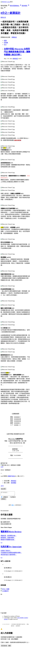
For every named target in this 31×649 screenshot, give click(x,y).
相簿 (5, 40)
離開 (9, 645)
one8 (2, 466)
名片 (5, 44)
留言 (13, 476)
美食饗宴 (13, 482)
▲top (2, 485)
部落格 (6, 42)
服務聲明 (18, 626)
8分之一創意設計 (11, 12)
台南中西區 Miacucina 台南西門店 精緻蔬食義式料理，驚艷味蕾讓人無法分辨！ (17, 52)
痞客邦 (10, 476)
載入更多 (3, 489)
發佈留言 (3, 499)
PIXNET (8, 624)
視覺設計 (14, 37)
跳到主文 (3, 17)
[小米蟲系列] (5, 591)
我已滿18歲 (4, 645)
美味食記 (15, 58)
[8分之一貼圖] (5, 589)
